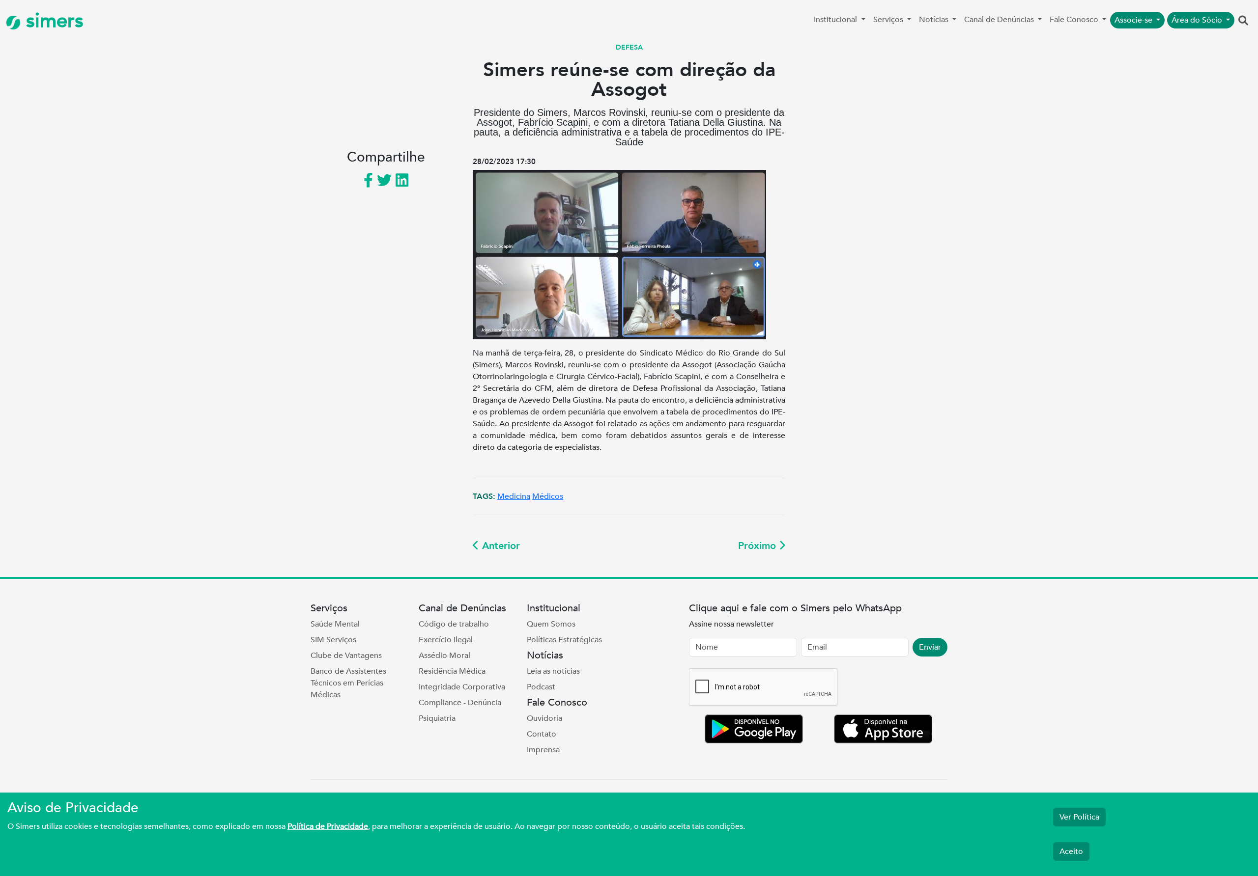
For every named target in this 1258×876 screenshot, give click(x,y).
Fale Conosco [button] (1075, 19)
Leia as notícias (553, 671)
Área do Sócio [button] (1198, 20)
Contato (541, 734)
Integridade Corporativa (462, 687)
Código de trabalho (454, 624)
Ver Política (1079, 817)
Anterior (499, 545)
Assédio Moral (444, 655)
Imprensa (543, 749)
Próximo (758, 545)
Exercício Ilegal (446, 639)
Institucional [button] (836, 19)
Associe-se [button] (1134, 20)
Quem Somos (551, 624)
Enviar (930, 647)
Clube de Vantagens (346, 655)
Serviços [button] (889, 19)
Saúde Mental (335, 624)
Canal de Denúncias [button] (1000, 19)
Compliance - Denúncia (460, 702)
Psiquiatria (437, 718)
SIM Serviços (333, 639)
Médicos (547, 496)
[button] (1243, 21)
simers (52, 20)
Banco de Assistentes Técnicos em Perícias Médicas (348, 683)
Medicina (513, 496)
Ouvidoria (544, 718)
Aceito (1071, 851)
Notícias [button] (934, 19)
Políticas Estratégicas (564, 639)
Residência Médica (452, 671)
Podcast (541, 687)
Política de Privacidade (327, 826)
